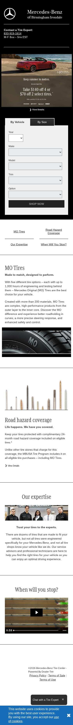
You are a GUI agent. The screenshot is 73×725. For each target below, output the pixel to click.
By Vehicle (17, 122)
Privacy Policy (37, 675)
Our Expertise (19, 244)
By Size (42, 122)
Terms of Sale (56, 675)
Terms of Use (48, 679)
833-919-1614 (12, 33)
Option (12, 188)
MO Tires (19, 231)
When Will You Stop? (54, 244)
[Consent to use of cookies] (68, 715)
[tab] (17, 122)
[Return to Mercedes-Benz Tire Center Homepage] (10, 13)
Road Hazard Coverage (54, 231)
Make (11, 146)
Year (11, 132)
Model (12, 160)
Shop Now (36, 203)
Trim (11, 174)
